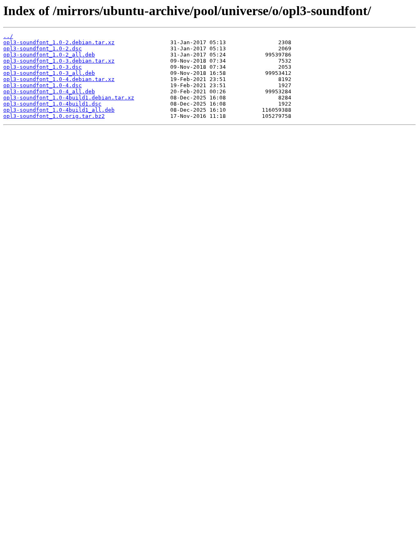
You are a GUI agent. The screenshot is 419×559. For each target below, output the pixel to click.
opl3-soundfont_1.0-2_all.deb (49, 55)
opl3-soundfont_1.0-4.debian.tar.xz (59, 79)
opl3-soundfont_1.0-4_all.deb (49, 91)
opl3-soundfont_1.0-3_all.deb (49, 73)
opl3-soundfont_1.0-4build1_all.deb (59, 110)
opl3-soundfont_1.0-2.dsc (42, 48)
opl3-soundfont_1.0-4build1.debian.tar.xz (68, 98)
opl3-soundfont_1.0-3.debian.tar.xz (59, 61)
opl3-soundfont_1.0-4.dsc (42, 85)
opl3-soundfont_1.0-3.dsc (42, 67)
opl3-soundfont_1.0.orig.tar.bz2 (54, 116)
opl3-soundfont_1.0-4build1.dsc (52, 104)
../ (8, 36)
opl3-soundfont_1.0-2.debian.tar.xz (59, 42)
